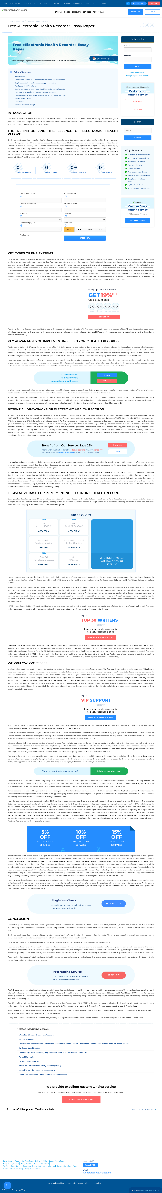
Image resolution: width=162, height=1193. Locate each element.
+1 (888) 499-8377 (69, 378)
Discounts (76, 12)
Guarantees (66, 3)
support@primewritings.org (64, 381)
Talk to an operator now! (108, 771)
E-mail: (127, 46)
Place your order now (81, 1099)
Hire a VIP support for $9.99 (100, 717)
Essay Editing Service (11, 1163)
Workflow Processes (23, 98)
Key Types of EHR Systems (26, 86)
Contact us (102, 3)
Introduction (20, 77)
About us (37, 3)
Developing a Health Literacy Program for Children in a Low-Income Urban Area (53, 1052)
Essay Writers (26, 1163)
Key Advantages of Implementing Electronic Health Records (40, 89)
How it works (15, 3)
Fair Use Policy (95, 1183)
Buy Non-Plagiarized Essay (13, 1168)
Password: (128, 55)
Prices (67, 12)
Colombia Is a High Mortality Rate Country (37, 1070)
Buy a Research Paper (11, 1161)
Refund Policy (83, 1183)
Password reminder (137, 73)
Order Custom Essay (41, 1163)
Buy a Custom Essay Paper (67, 1166)
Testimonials (98, 12)
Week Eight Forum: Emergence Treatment (37, 1035)
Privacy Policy (71, 1183)
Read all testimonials (142, 1110)
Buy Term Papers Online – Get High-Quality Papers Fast (43, 1161)
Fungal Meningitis (26, 1057)
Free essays (77, 3)
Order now (27, 3)
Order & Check (113, 904)
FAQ (93, 3)
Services (87, 12)
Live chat (154, 3)
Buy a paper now (137, 220)
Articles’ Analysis (26, 1039)
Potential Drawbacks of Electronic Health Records (35, 92)
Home (4, 3)
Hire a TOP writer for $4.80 (100, 637)
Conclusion (19, 101)
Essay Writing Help (32, 1168)
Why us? (47, 3)
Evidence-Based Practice (29, 1048)
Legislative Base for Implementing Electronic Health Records (40, 95)
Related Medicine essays (25, 105)
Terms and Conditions (56, 1183)
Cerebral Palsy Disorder (29, 1061)
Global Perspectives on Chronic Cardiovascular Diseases (43, 1075)
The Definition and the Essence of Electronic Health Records (40, 80)
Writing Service (49, 1166)
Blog (87, 3)
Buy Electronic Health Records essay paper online (35, 83)
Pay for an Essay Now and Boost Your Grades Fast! (22, 1166)
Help (118, 452)
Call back (137, 102)
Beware (56, 3)
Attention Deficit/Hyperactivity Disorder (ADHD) (40, 1066)
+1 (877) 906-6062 (69, 375)
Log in (152, 12)
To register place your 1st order (137, 76)
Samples (58, 12)
